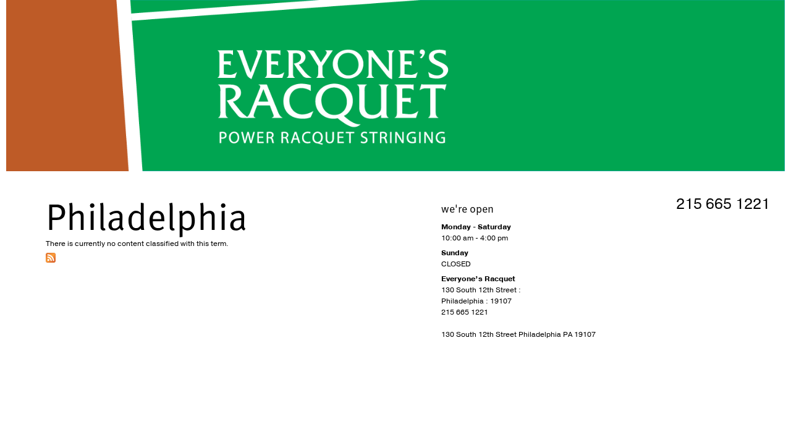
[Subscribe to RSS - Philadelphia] (51, 260)
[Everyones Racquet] (395, 85)
